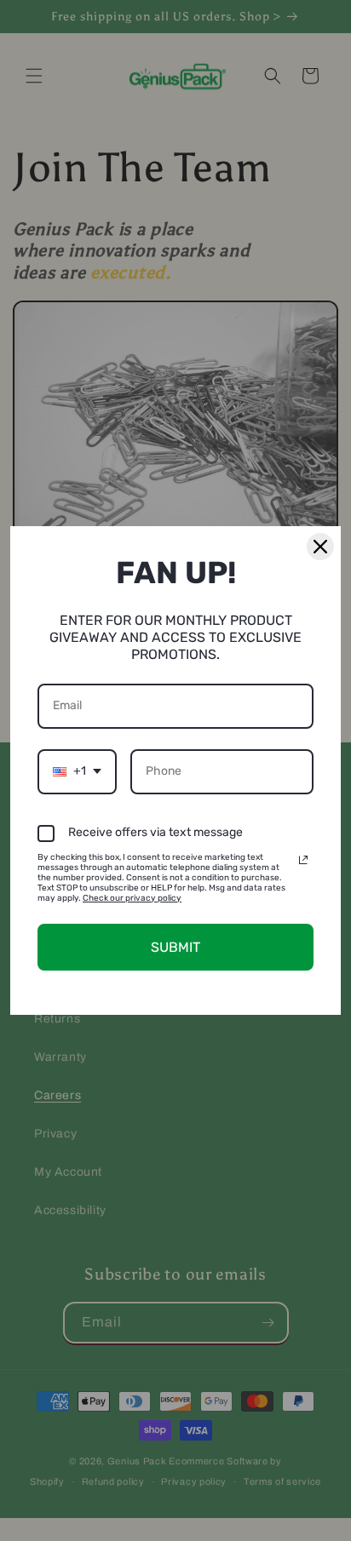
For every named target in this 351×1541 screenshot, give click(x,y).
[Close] (320, 546)
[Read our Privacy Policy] (303, 860)
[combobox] (77, 771)
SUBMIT (175, 947)
